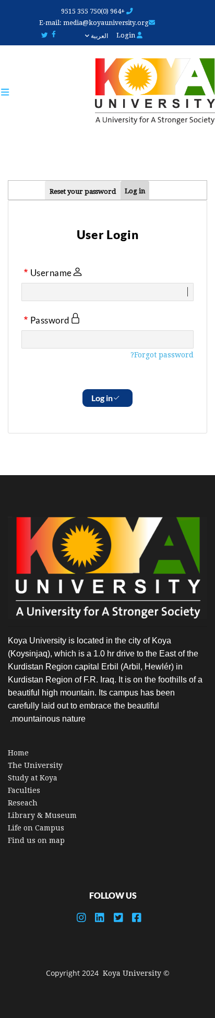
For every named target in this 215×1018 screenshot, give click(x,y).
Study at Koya (32, 778)
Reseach (23, 803)
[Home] (150, 92)
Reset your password (83, 191)
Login (126, 35)
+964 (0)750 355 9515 (93, 11)
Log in (135, 191)
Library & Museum (42, 815)
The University (35, 765)
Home (18, 753)
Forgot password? (162, 355)
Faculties (24, 790)
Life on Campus (36, 828)
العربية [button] (98, 36)
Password (50, 320)
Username (51, 273)
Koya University (132, 973)
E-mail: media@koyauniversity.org (94, 23)
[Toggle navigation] (10, 92)
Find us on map (36, 840)
